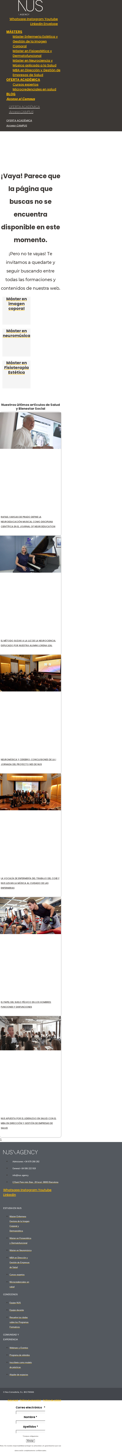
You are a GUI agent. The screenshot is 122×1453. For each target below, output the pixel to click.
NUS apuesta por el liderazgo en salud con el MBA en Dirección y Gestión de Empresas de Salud (28, 1123)
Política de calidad (52, 1400)
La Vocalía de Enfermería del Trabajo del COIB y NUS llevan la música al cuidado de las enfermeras (30, 883)
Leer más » (9, 532)
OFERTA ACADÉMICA (24, 107)
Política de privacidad (30, 1400)
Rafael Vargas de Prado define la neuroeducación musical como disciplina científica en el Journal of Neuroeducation (28, 521)
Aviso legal (13, 1400)
